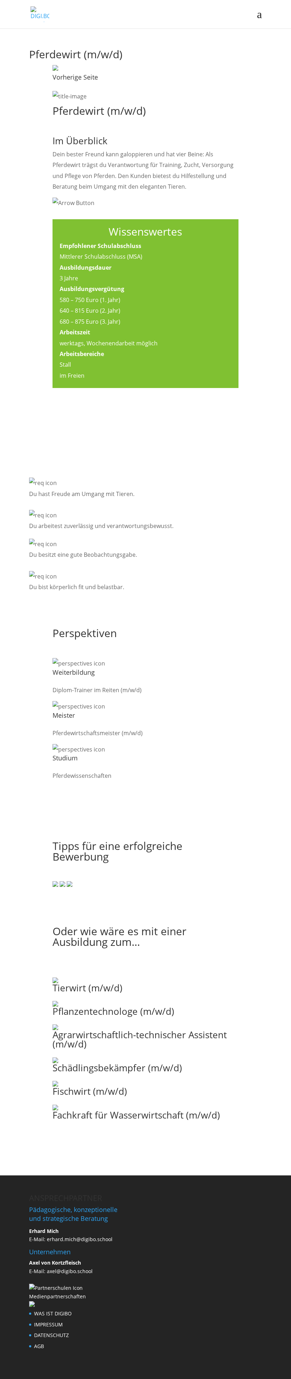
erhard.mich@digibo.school (79, 1239)
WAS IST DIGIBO (53, 1313)
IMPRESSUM (48, 1324)
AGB (39, 1346)
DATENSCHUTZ (51, 1335)
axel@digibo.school (70, 1271)
